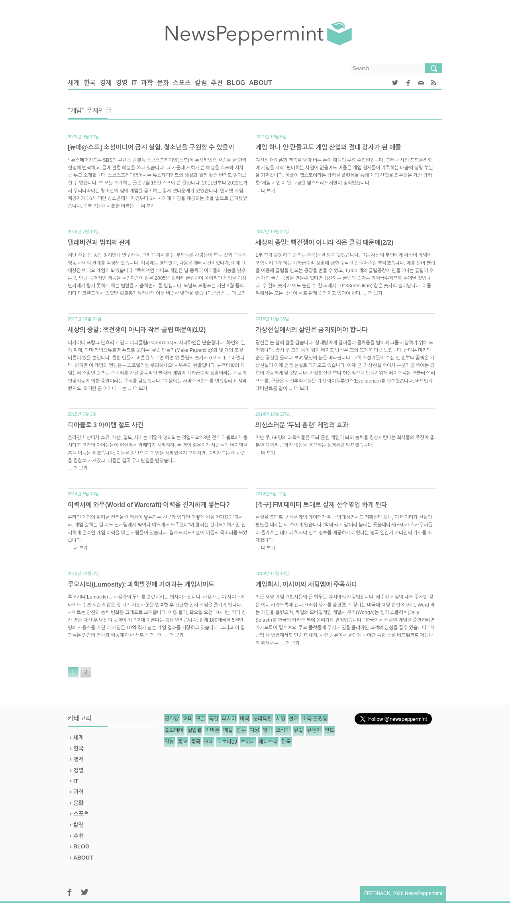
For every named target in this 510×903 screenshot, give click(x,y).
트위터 (248, 742)
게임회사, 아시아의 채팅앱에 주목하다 (306, 584)
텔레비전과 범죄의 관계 (99, 242)
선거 (293, 719)
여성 (254, 730)
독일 (213, 719)
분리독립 (262, 719)
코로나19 (227, 742)
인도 (329, 730)
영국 (267, 730)
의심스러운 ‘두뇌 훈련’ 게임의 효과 (302, 425)
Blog (236, 82)
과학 (147, 82)
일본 (169, 742)
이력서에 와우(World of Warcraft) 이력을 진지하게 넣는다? (149, 504)
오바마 (283, 730)
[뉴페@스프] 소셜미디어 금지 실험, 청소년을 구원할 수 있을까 (151, 147)
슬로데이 (174, 730)
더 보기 (148, 206)
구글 (200, 719)
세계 (74, 82)
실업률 (194, 730)
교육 (187, 719)
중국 (195, 742)
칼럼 (201, 82)
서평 (280, 719)
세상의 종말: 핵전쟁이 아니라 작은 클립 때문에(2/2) (324, 242)
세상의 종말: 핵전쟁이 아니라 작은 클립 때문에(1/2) (137, 329)
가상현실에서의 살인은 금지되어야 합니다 (311, 329)
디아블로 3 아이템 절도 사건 (105, 425)
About (260, 82)
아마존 (212, 730)
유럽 (298, 730)
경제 (106, 82)
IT (134, 82)
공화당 (172, 719)
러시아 (229, 719)
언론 (241, 730)
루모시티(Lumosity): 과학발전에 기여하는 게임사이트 (141, 584)
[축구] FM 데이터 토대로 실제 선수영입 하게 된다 (321, 504)
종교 (182, 742)
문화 (163, 82)
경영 (122, 82)
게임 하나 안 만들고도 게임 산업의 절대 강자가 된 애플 (328, 147)
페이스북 (268, 742)
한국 (90, 82)
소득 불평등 (315, 719)
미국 (244, 719)
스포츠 (182, 82)
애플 (228, 730)
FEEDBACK (377, 893)
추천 (217, 82)
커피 (209, 742)
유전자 (314, 730)
